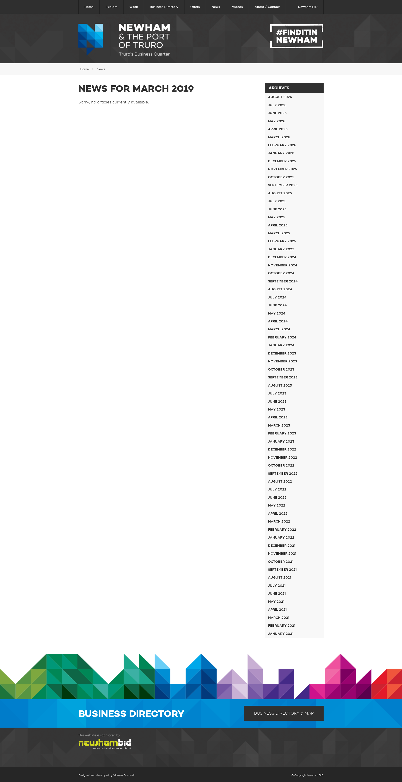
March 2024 (279, 329)
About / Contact (267, 6)
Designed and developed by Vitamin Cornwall (106, 775)
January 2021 (281, 634)
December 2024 (282, 257)
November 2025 (282, 169)
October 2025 (281, 177)
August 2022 (280, 481)
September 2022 (283, 473)
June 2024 (277, 305)
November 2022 (282, 457)
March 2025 (279, 233)
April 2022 (278, 513)
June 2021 (277, 593)
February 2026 (282, 145)
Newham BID (308, 6)
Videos (237, 6)
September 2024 (283, 281)
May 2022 (276, 505)
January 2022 (281, 537)
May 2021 (276, 601)
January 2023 (281, 441)
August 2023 (280, 385)
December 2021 (281, 545)
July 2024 (277, 297)
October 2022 (281, 465)
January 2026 (281, 153)
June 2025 (277, 209)
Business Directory (164, 6)
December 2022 (282, 449)
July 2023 (277, 393)
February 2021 (281, 625)
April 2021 (277, 609)
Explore (111, 6)
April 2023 (278, 417)
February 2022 (282, 529)
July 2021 (277, 585)
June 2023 (277, 401)
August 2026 (280, 97)
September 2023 (283, 377)
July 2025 (277, 201)
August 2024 (280, 289)
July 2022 (277, 489)
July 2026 (277, 105)
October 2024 (281, 273)
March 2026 (279, 137)
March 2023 (279, 425)
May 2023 (276, 409)
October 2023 (281, 369)
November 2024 (282, 265)
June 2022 (277, 497)
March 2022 (279, 521)
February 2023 (282, 433)
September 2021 (282, 569)
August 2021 (279, 577)
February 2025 (282, 241)
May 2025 (276, 217)
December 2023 (282, 353)
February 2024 (282, 337)
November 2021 (282, 553)
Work (133, 6)
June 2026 (277, 113)
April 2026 (278, 129)
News (216, 6)
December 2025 (282, 161)
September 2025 (283, 185)
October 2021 (281, 561)
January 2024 (281, 345)
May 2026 (276, 121)
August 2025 (280, 193)
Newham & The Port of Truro (124, 40)
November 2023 (282, 361)
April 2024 (278, 321)
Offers (195, 6)
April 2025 (278, 225)
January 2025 (281, 249)
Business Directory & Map (284, 713)
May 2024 (276, 313)
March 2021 (278, 618)
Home (89, 6)
